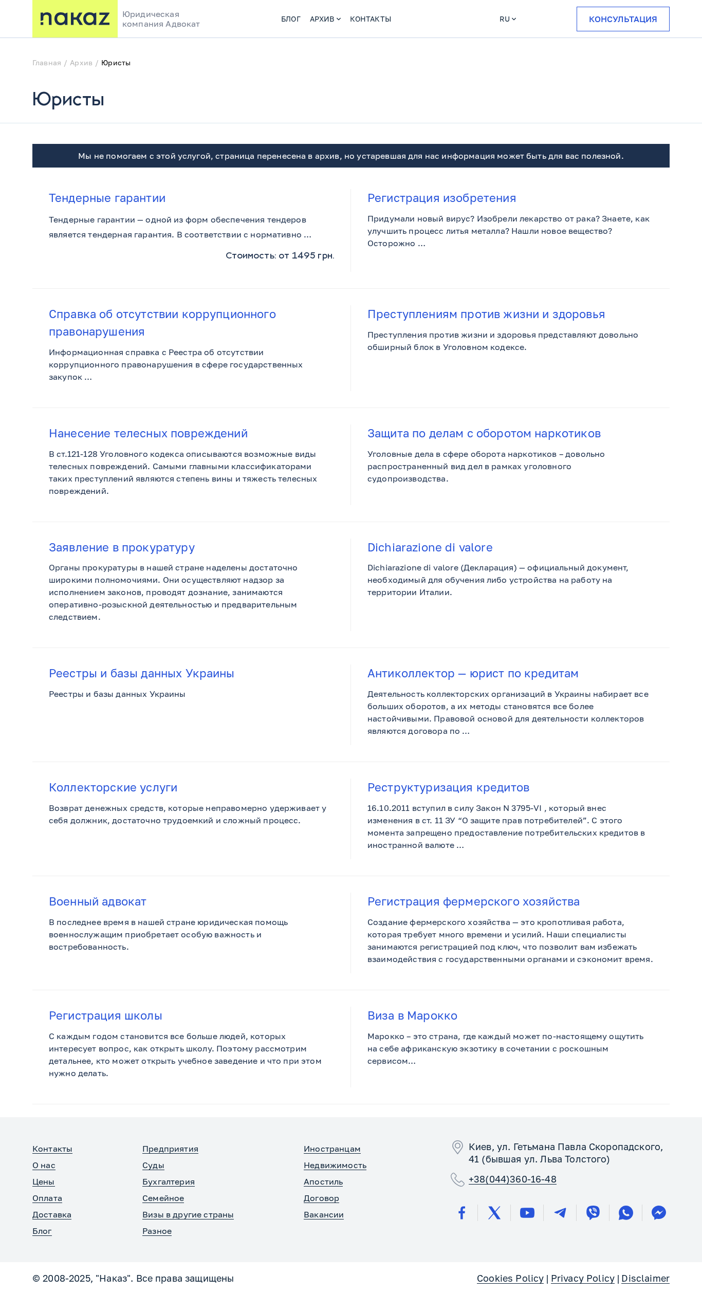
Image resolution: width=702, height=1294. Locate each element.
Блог (291, 18)
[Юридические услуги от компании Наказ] (75, 19)
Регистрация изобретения (441, 198)
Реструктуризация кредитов (448, 787)
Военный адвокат (97, 901)
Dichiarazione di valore (430, 547)
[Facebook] (461, 1213)
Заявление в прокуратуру (122, 547)
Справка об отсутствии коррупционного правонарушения (162, 322)
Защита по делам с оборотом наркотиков (484, 433)
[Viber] (593, 1213)
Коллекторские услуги (113, 787)
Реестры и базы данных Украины (142, 673)
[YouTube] (527, 1213)
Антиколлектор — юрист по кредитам (473, 673)
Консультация (623, 19)
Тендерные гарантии (107, 198)
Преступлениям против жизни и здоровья (486, 314)
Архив (322, 18)
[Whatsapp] (626, 1213)
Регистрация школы (105, 1015)
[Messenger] (659, 1213)
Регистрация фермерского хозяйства (473, 901)
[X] (494, 1213)
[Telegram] (560, 1213)
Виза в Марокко (412, 1015)
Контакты (370, 18)
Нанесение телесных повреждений (148, 433)
